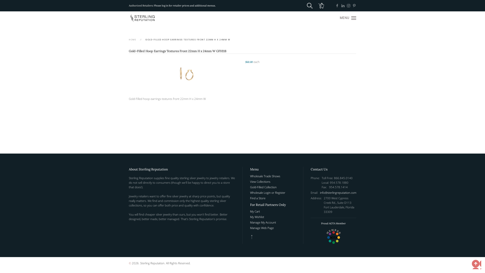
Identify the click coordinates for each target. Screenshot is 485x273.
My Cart (255, 211)
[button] (348, 18)
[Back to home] (143, 18)
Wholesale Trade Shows (265, 176)
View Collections (260, 182)
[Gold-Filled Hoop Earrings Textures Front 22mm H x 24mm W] (185, 73)
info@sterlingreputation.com (338, 193)
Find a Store (257, 198)
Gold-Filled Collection (263, 187)
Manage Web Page (262, 228)
